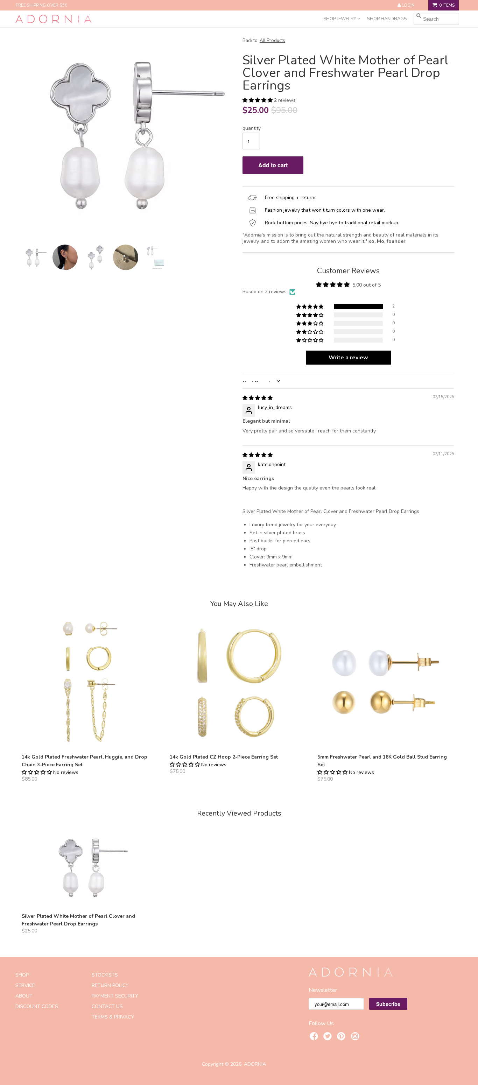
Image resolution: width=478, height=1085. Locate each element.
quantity (251, 128)
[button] (258, 100)
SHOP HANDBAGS (387, 19)
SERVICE (25, 985)
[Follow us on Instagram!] (356, 1037)
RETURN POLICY (110, 985)
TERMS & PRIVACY (113, 1017)
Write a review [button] (348, 357)
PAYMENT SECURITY (115, 996)
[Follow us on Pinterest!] (342, 1037)
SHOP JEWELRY (340, 19)
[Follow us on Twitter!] (328, 1037)
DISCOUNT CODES (36, 1006)
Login (408, 5)
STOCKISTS (105, 975)
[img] (257, 398)
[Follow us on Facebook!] (315, 1037)
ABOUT (24, 996)
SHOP (22, 975)
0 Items (447, 5)
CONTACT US (107, 1006)
